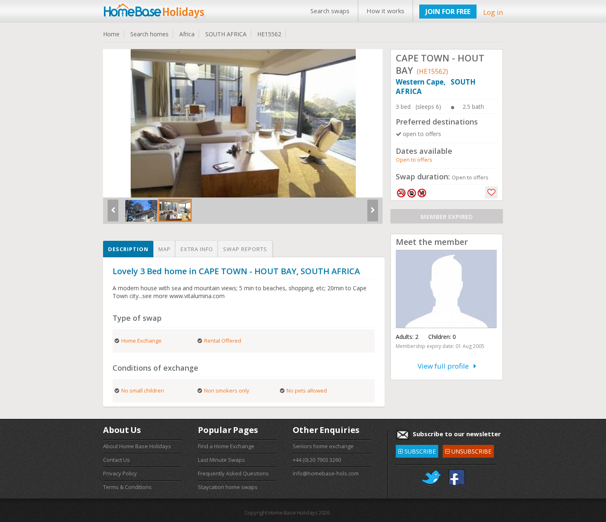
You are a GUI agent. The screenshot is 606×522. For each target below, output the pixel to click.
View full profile (446, 366)
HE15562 (269, 34)
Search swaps (330, 11)
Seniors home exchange (323, 446)
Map (164, 249)
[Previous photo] (113, 213)
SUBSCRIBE (417, 450)
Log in (493, 12)
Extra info (197, 249)
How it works (385, 11)
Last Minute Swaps (221, 459)
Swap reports (245, 249)
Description (128, 249)
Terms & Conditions (127, 487)
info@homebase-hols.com (326, 473)
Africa (187, 34)
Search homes (149, 34)
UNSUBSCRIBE (468, 450)
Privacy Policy (120, 473)
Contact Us (116, 459)
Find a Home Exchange (226, 446)
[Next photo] (372, 213)
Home (111, 34)
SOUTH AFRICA (226, 34)
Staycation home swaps (228, 487)
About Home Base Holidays (137, 446)
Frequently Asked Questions (233, 473)
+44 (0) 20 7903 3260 (317, 459)
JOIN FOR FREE (447, 11)
